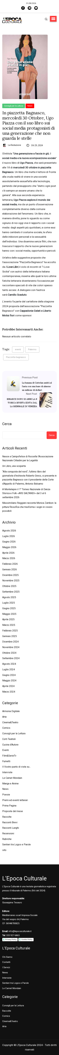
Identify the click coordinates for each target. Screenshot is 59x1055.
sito (4, 850)
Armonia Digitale (11, 711)
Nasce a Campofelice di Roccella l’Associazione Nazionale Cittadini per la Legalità (27, 458)
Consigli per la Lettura (13, 106)
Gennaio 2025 (9, 636)
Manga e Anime (10, 783)
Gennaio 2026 (9, 569)
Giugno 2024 (9, 675)
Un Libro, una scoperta (14, 466)
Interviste (7, 772)
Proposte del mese (12, 811)
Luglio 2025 (8, 602)
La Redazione (14, 145)
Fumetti (6, 761)
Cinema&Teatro (10, 722)
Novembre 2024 (10, 647)
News (29, 106)
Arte (4, 716)
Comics (6, 727)
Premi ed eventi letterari (15, 800)
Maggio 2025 (9, 614)
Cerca (7, 424)
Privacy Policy (10, 939)
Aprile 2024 (8, 686)
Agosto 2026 (9, 530)
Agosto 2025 (9, 597)
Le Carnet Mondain (12, 778)
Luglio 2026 (8, 536)
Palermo (32, 349)
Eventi (5, 750)
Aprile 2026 (8, 552)
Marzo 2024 (8, 691)
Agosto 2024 (9, 663)
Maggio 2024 (9, 680)
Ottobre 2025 (9, 586)
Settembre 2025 (11, 591)
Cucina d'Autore (10, 744)
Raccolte (6, 816)
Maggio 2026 (9, 547)
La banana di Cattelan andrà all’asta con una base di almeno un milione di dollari (37, 386)
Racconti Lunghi (10, 827)
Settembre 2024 (11, 658)
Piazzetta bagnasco (16, 357)
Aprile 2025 (8, 619)
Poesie (6, 794)
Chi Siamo (7, 957)
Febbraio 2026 (10, 563)
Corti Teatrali (9, 739)
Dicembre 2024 (10, 641)
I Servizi (6, 967)
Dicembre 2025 (10, 575)
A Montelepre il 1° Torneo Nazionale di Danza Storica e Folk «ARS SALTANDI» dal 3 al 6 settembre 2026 (26, 493)
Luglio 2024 (8, 669)
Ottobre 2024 (9, 652)
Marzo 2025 (8, 625)
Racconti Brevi (9, 822)
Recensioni (8, 833)
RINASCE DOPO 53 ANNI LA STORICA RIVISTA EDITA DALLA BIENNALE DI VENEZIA (22, 403)
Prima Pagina (9, 805)
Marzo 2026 (8, 558)
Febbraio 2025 (10, 630)
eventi (18, 349)
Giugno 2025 (9, 608)
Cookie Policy (26, 939)
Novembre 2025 (10, 580)
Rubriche (6, 839)
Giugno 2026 (9, 541)
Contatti (6, 962)
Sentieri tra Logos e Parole (16, 844)
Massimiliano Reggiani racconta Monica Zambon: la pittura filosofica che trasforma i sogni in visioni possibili (29, 506)
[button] (53, 19)
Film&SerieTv (9, 755)
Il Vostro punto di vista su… (16, 766)
